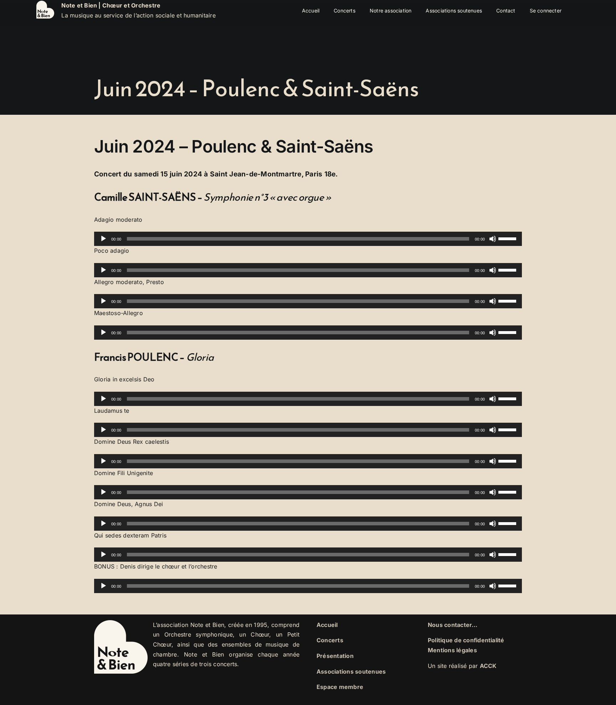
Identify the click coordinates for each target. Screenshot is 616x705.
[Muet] (492, 238)
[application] (308, 239)
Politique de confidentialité (466, 640)
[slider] (508, 238)
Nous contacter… (453, 624)
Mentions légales (452, 650)
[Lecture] (103, 238)
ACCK (488, 665)
